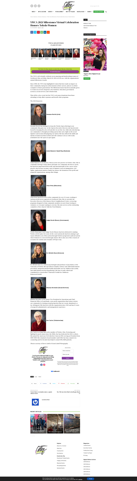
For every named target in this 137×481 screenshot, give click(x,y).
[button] (105, 11)
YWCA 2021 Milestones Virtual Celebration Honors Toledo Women (61, 16)
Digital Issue (86, 71)
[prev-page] (31, 436)
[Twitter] (35, 32)
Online (39, 376)
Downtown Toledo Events (63, 458)
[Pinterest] (38, 32)
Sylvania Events (61, 468)
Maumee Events (61, 463)
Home (31, 16)
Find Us (85, 27)
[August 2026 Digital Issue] (95, 54)
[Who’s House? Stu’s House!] (55, 423)
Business (36, 16)
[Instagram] (35, 5)
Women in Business (42, 16)
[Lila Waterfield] (36, 402)
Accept (90, 478)
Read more (87, 78)
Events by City (61, 456)
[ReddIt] (48, 32)
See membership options (55, 71)
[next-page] (33, 436)
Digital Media (85, 75)
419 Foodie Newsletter (89, 25)
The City (38, 428)
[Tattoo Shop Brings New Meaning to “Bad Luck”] (38, 423)
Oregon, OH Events (61, 460)
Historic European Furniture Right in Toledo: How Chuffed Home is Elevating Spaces (72, 430)
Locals (36, 376)
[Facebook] (31, 5)
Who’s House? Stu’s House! (55, 431)
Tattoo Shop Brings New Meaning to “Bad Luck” (38, 431)
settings (80, 479)
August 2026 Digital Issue (91, 74)
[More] (77, 383)
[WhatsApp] (41, 32)
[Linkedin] (45, 32)
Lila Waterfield (34, 27)
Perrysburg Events (61, 465)
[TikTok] (39, 5)
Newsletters (87, 23)
